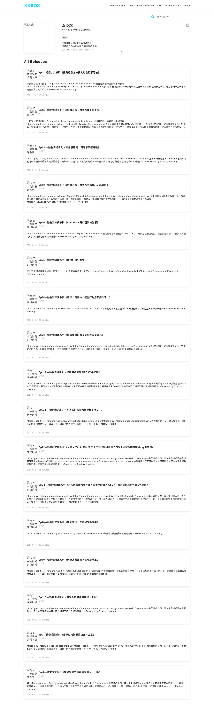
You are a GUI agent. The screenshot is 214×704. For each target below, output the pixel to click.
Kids (65, 37)
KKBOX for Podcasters (169, 5)
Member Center (118, 5)
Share (187, 25)
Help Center (135, 5)
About (187, 5)
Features (149, 5)
